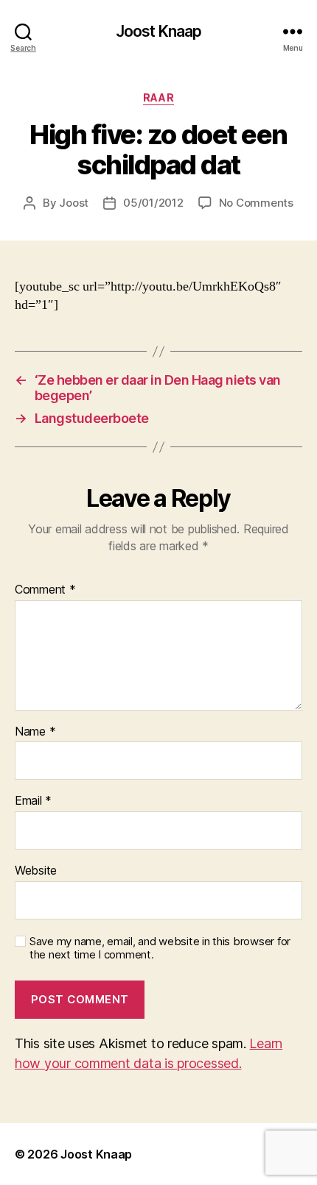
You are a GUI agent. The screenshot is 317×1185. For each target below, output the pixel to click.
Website (36, 871)
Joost (73, 203)
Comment (45, 590)
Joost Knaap (158, 31)
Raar (158, 97)
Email (33, 801)
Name (35, 732)
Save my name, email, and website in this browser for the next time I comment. (159, 948)
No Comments (256, 203)
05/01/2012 (153, 203)
